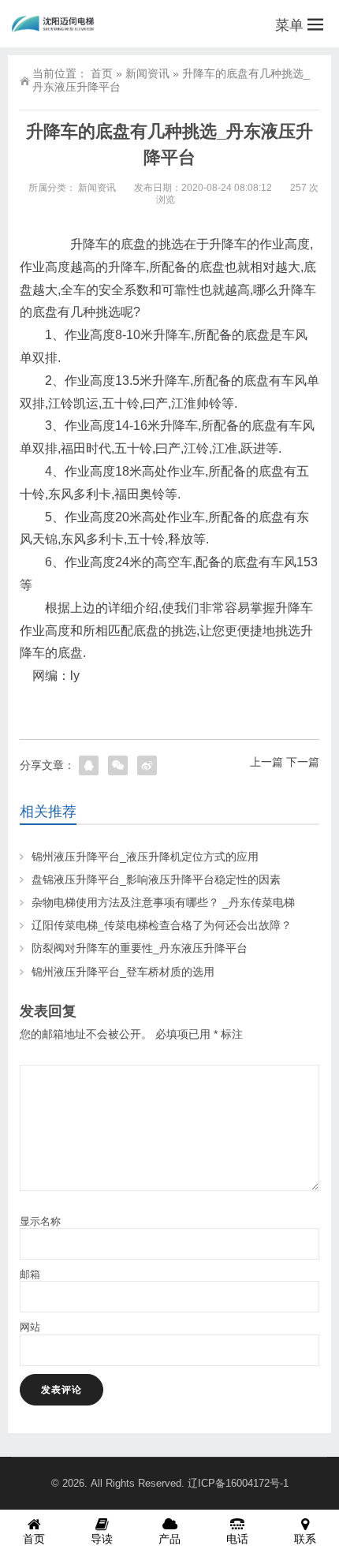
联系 (305, 1538)
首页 (102, 73)
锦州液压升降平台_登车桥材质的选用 (123, 971)
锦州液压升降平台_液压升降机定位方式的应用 (145, 856)
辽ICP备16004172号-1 (238, 1483)
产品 (169, 1538)
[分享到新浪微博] (147, 765)
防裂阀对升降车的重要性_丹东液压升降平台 (140, 948)
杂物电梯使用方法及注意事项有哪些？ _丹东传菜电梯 (163, 902)
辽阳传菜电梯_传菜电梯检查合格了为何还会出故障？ (162, 925)
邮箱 (30, 1274)
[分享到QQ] (89, 765)
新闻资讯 (147, 73)
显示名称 (40, 1221)
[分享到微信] (118, 765)
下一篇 (302, 762)
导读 (102, 1538)
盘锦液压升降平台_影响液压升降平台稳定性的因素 (156, 879)
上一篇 (266, 762)
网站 (30, 1327)
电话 (237, 1538)
